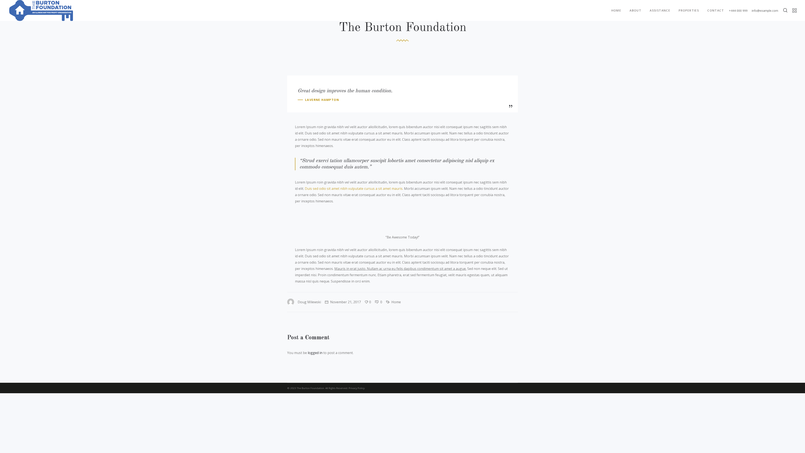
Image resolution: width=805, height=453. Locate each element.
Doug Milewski (309, 302)
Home (396, 302)
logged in (315, 352)
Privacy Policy (357, 388)
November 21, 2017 (345, 302)
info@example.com (765, 11)
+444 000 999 (738, 11)
